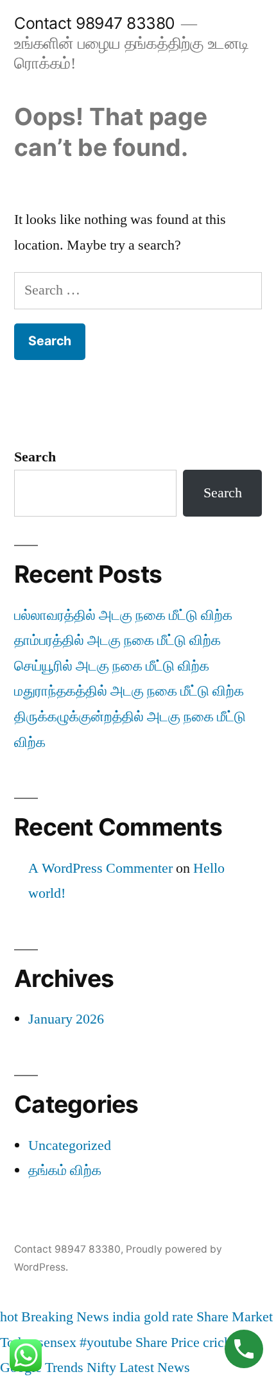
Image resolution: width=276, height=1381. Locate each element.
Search (35, 457)
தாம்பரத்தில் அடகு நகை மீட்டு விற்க (117, 640)
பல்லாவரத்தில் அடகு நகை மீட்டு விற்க (123, 615)
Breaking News (65, 1317)
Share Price (167, 1342)
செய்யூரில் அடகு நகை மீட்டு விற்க (111, 666)
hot (9, 1317)
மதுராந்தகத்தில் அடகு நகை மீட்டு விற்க (129, 691)
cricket (222, 1342)
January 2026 (66, 1019)
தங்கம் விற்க (64, 1170)
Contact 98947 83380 (94, 23)
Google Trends (41, 1368)
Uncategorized (69, 1145)
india (126, 1317)
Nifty (101, 1368)
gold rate (168, 1317)
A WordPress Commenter (100, 868)
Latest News (154, 1368)
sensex (57, 1342)
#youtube (106, 1342)
